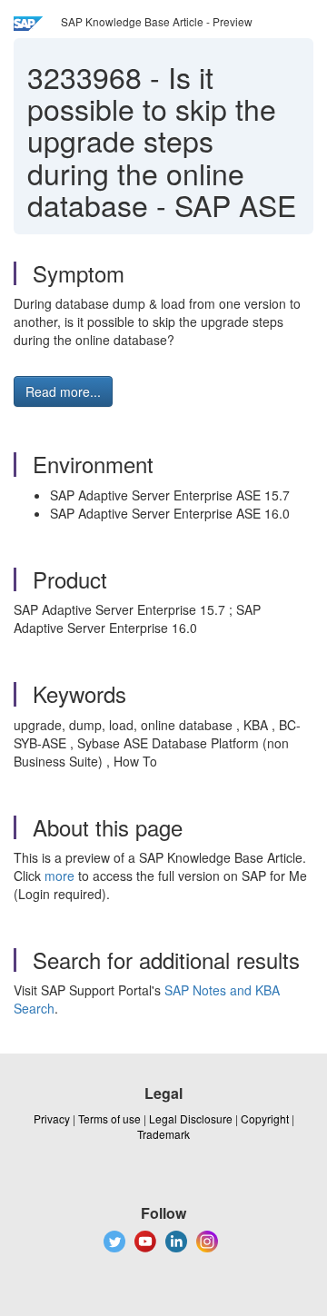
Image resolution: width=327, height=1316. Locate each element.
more (59, 875)
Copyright (265, 1118)
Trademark (163, 1134)
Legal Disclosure (191, 1118)
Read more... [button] (63, 391)
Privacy (52, 1118)
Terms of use (109, 1118)
